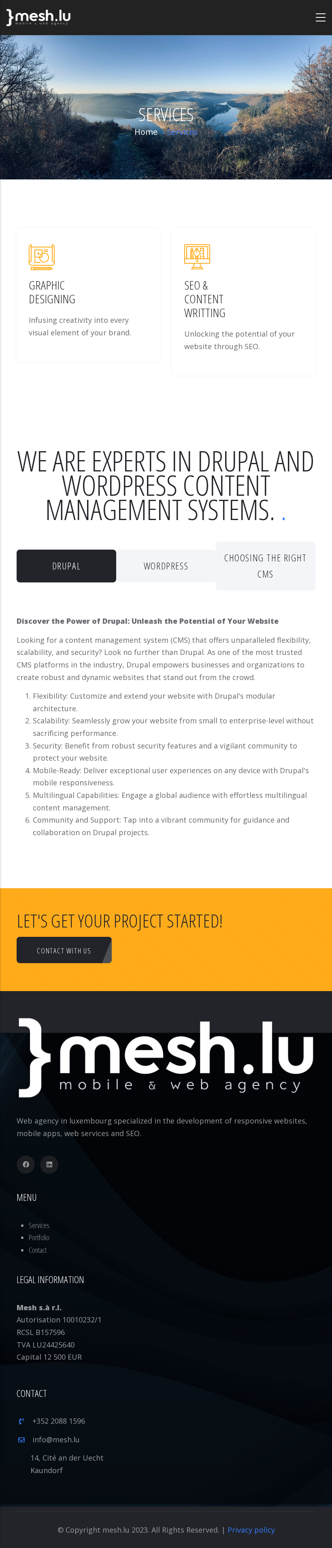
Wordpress (166, 565)
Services (39, 1225)
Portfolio (39, 1237)
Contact (38, 1250)
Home (145, 131)
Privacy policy (251, 1530)
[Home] (38, 17)
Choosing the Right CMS (265, 566)
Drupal (66, 565)
